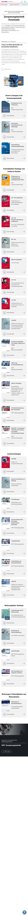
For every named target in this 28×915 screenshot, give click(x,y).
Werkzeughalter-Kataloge (8, 29)
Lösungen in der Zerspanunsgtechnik (14, 25)
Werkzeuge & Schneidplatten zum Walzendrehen (10, 31)
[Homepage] (4, 1)
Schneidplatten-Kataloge (7, 27)
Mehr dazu (7, 69)
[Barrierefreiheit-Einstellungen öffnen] (24, 912)
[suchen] (22, 2)
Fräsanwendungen (20, 27)
